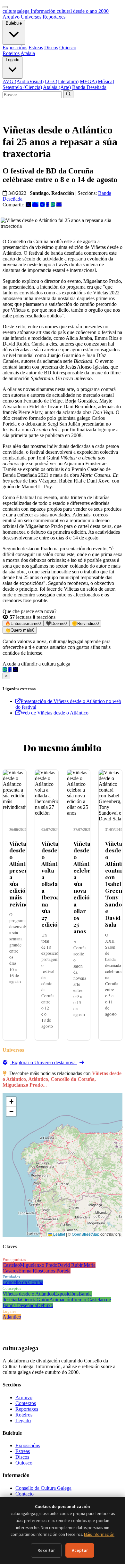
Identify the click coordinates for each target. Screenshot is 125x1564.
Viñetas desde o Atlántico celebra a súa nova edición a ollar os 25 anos (85, 887)
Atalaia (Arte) (57, 87)
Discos (51, 47)
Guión (43, 1299)
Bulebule (14, 23)
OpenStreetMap (85, 1234)
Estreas (36, 47)
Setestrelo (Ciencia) (22, 87)
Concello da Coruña (23, 1282)
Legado (12, 59)
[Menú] (5, 7)
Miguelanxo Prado (38, 1265)
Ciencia (29, 1299)
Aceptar (80, 1550)
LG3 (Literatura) (62, 81)
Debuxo (45, 1305)
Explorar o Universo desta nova (43, 1062)
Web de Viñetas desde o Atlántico (54, 712)
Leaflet (58, 1234)
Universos (31, 17)
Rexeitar (46, 1550)
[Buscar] (68, 94)
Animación (60, 1299)
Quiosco (67, 47)
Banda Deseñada (89, 87)
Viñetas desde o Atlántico (28, 1294)
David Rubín (70, 1265)
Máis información (99, 1534)
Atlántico (12, 1317)
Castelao (11, 1265)
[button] (11, 1102)
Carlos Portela (56, 1270)
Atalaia (28, 53)
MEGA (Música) (97, 81)
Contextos (25, 1403)
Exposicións (15, 47)
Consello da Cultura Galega (43, 1488)
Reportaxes (54, 17)
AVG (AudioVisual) (23, 81)
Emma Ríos (30, 1270)
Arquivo (11, 17)
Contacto (24, 1493)
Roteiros (11, 53)
